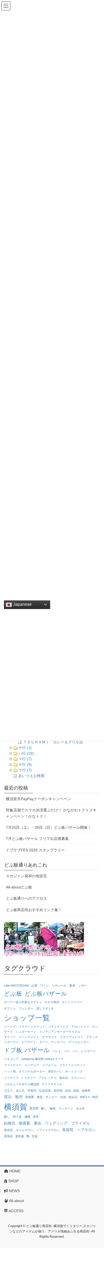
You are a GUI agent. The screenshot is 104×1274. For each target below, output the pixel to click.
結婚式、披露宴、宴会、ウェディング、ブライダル (47, 1123)
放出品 (73, 1097)
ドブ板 (13, 1050)
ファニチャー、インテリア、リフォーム (30, 1065)
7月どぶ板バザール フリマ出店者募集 (37, 838)
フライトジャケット (72, 1065)
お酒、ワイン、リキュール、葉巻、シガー (59, 985)
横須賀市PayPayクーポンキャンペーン (38, 799)
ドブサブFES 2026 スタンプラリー (35, 850)
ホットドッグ (74, 1071)
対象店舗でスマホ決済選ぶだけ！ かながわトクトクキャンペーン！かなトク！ (51, 813)
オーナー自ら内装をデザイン (23, 1002)
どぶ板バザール (46, 993)
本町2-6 (85, 1097)
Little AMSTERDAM (16, 985)
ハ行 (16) (26, 753)
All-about (16, 1201)
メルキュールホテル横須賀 (21, 1084)
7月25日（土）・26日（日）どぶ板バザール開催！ (48, 827)
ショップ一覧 (27, 1017)
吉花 (68, 1090)
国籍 (76, 1090)
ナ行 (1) (25, 748)
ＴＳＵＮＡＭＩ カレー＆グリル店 (53, 742)
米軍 (36, 1116)
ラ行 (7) (25, 770)
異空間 (34, 1108)
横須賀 (15, 1106)
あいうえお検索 (31, 776)
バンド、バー (61, 1051)
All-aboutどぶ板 (19, 887)
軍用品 (8, 1136)
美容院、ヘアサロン (79, 1130)
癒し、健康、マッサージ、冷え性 (63, 1108)
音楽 (35, 1136)
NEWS (14, 1191)
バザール (37, 1050)
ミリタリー (11, 1077)
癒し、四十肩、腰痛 (17, 1116)
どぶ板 (13, 993)
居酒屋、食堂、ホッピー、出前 (45, 1097)
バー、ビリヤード (84, 1051)
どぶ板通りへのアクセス (26, 898)
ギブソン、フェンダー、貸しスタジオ (29, 1008)
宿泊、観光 (13, 1097)
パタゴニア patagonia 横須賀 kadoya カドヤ (34, 1058)
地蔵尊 (86, 1090)
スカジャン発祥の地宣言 (26, 876)
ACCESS (15, 1211)
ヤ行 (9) (25, 764)
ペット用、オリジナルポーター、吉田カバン (33, 1071)
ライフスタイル (52, 1084)
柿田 (95, 1097)
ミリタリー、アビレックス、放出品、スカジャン (53, 1077)
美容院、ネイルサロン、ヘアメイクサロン (32, 1130)
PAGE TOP (96, 1231)
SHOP (13, 1181)
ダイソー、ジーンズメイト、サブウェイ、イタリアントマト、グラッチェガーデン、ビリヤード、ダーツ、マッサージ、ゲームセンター (51, 1039)
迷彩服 (19, 1136)
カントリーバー (72, 1002)
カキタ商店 (52, 1002)
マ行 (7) (25, 759)
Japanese (22, 604)
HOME (14, 1171)
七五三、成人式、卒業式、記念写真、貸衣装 (33, 1090)
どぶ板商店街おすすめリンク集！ (34, 910)
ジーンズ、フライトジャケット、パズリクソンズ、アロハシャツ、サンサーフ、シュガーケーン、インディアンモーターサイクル (51, 1029)
